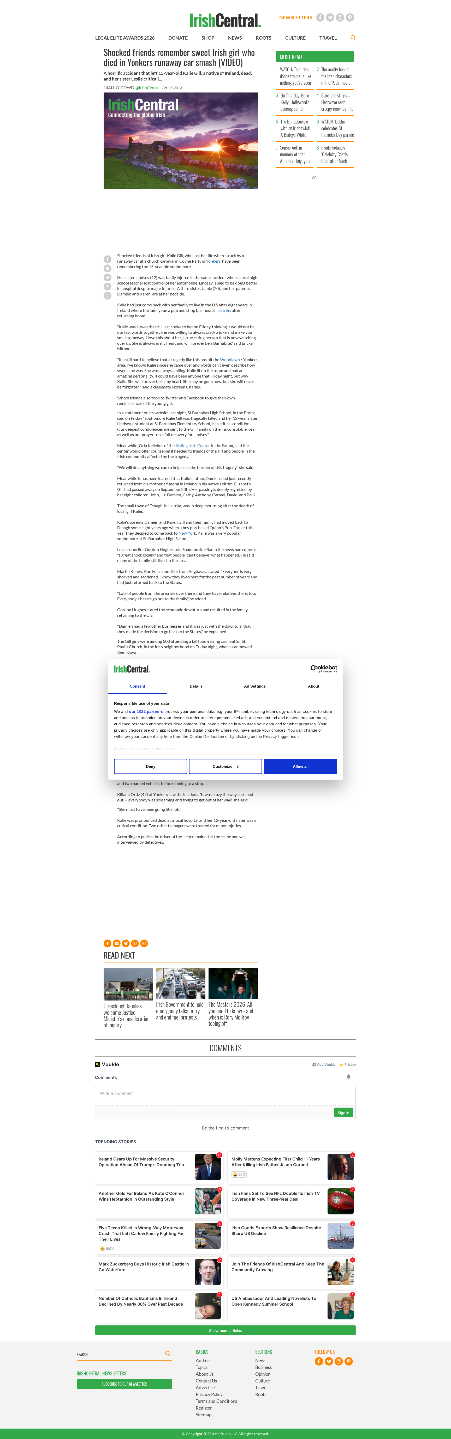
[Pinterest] (350, 17)
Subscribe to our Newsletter (124, 1384)
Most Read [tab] (291, 57)
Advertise (205, 1387)
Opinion (262, 1374)
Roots (260, 1394)
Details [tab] (196, 686)
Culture (262, 1381)
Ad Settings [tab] (255, 686)
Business (263, 1367)
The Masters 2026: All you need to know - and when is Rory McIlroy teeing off (231, 1013)
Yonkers (213, 260)
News (260, 1360)
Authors (203, 1360)
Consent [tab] (137, 686)
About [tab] (313, 686)
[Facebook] (320, 17)
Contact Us (206, 1381)
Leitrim (223, 310)
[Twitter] (330, 17)
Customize (222, 766)
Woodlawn (230, 359)
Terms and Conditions (216, 1401)
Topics (201, 1367)
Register (204, 1408)
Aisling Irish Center (192, 445)
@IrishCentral (148, 87)
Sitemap (203, 1414)
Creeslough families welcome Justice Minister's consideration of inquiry (127, 1015)
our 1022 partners (146, 711)
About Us (204, 1374)
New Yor (186, 532)
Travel (261, 1387)
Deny (150, 766)
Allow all (300, 766)
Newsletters (295, 17)
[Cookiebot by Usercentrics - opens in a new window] (314, 669)
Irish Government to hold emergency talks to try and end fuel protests (180, 1010)
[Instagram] (340, 17)
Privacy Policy (209, 1394)
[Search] (353, 38)
